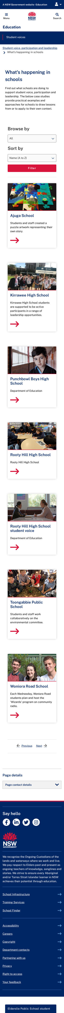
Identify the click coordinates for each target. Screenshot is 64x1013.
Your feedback (12, 982)
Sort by (15, 148)
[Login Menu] (58, 4)
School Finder (11, 910)
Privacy (7, 966)
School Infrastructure (24, 894)
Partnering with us (14, 958)
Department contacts (16, 949)
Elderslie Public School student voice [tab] (29, 1010)
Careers (7, 933)
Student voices (15, 37)
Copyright (9, 941)
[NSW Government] (32, 840)
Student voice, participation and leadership (30, 48)
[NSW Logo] (32, 16)
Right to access (12, 974)
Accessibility (11, 925)
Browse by (18, 128)
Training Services (21, 902)
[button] (6, 16)
